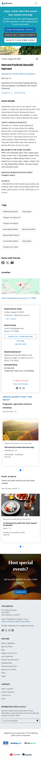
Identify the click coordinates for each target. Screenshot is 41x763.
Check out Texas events (20, 35)
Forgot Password (7, 692)
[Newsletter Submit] (37, 721)
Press (3, 673)
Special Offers (7, 646)
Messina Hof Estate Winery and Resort (18, 74)
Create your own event (20, 40)
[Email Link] (12, 263)
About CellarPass (8, 643)
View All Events (20, 344)
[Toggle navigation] (36, 3)
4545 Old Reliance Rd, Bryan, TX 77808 (18, 298)
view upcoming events (20, 30)
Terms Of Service (8, 621)
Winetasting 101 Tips (9, 666)
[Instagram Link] (24, 389)
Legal (3, 676)
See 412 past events (9, 488)
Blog (3, 650)
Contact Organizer (20, 336)
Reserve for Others (8, 669)
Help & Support (7, 689)
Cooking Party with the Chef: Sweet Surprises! (20, 524)
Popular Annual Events (10, 660)
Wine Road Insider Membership (19, 447)
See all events (8, 411)
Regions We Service (9, 653)
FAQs (3, 698)
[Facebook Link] (3, 263)
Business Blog (6, 663)
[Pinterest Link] (13, 631)
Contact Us (5, 695)
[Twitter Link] (8, 263)
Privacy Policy (24, 621)
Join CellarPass (7, 656)
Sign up (20, 592)
